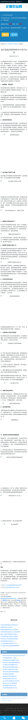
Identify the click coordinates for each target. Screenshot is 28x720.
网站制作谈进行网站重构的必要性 (10, 667)
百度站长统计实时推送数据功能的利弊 (9, 638)
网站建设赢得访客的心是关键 (9, 685)
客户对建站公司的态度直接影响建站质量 (10, 645)
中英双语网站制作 (3, 700)
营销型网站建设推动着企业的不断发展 (9, 629)
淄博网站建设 (20, 710)
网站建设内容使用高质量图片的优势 (11, 660)
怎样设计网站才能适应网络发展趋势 (11, 671)
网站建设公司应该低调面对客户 (10, 676)
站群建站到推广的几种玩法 (7, 627)
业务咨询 (7, 34)
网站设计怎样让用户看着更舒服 (10, 683)
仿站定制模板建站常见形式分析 (10, 678)
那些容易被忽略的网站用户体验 (10, 687)
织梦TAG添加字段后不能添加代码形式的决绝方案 (14, 655)
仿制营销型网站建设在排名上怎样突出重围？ (11, 631)
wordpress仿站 (9, 708)
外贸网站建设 (13, 710)
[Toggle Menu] (26, 6)
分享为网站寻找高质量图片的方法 (10, 664)
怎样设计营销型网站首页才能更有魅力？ (10, 625)
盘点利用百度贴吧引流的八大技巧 (11, 587)
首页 (6, 43)
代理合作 (15, 34)
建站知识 (16, 43)
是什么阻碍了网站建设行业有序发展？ (11, 680)
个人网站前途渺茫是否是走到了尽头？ (9, 643)
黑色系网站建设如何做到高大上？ (8, 641)
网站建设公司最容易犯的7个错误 (10, 669)
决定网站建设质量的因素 (8, 674)
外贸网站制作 (6, 710)
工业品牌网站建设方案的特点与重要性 (9, 636)
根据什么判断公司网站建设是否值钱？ (9, 634)
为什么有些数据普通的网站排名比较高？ (13, 585)
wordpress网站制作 (8, 700)
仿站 (5, 611)
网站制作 (10, 43)
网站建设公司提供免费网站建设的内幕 (11, 662)
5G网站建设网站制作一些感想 (9, 657)
